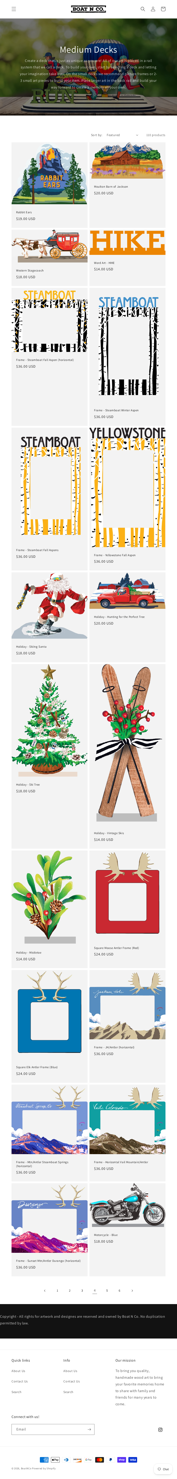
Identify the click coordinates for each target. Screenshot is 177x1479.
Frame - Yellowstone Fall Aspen (115, 555)
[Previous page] (45, 1291)
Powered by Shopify (44, 1468)
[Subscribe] (89, 1429)
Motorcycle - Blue (106, 1235)
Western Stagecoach (30, 270)
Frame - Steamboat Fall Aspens (37, 550)
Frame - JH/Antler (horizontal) (114, 1047)
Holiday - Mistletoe (28, 952)
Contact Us (20, 1381)
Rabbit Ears (24, 212)
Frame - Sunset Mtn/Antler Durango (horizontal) (48, 1261)
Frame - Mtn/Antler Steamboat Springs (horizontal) (42, 1164)
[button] (14, 9)
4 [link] (95, 1290)
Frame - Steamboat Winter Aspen (116, 410)
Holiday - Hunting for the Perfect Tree (119, 617)
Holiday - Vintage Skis (109, 833)
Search (17, 1392)
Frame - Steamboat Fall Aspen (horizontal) (45, 360)
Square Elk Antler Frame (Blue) (37, 1067)
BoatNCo (26, 1468)
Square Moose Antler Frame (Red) (116, 948)
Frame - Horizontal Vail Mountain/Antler (121, 1162)
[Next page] (132, 1291)
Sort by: (96, 135)
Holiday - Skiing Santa (31, 647)
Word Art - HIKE (104, 263)
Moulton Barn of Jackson (111, 187)
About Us (18, 1371)
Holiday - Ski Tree (28, 785)
